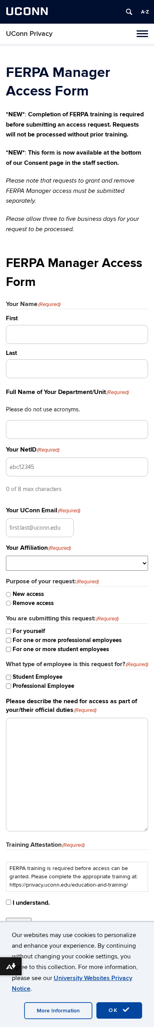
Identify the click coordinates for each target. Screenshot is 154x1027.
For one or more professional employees (67, 640)
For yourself (29, 631)
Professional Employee (43, 686)
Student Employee (37, 677)
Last (11, 353)
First (12, 318)
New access (28, 594)
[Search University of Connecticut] (129, 12)
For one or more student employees (61, 649)
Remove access (33, 603)
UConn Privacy (29, 34)
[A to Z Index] (145, 12)
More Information (58, 1010)
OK (114, 1010)
